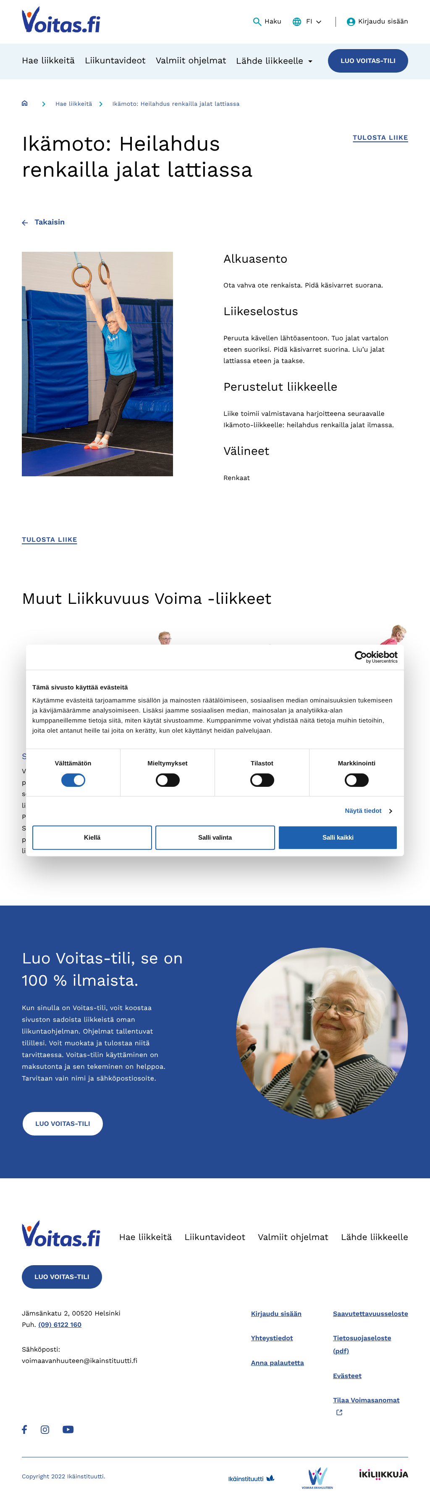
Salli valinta (215, 837)
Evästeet (347, 1376)
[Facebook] (24, 1429)
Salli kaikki (338, 837)
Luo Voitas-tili (368, 61)
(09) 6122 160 (59, 1325)
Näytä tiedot (363, 810)
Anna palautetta (277, 1363)
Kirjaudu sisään (383, 21)
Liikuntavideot (115, 60)
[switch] (168, 780)
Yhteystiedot (272, 1338)
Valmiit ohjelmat (191, 60)
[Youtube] (68, 1429)
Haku (273, 21)
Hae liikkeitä (48, 60)
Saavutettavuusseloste (370, 1314)
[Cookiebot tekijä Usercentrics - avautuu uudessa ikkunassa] (361, 657)
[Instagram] (45, 1429)
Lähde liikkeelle (374, 1237)
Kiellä (92, 837)
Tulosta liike (380, 137)
